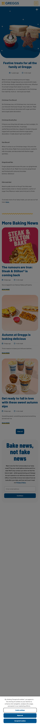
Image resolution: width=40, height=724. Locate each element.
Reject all (20, 715)
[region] (20, 710)
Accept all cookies (20, 721)
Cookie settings (20, 710)
